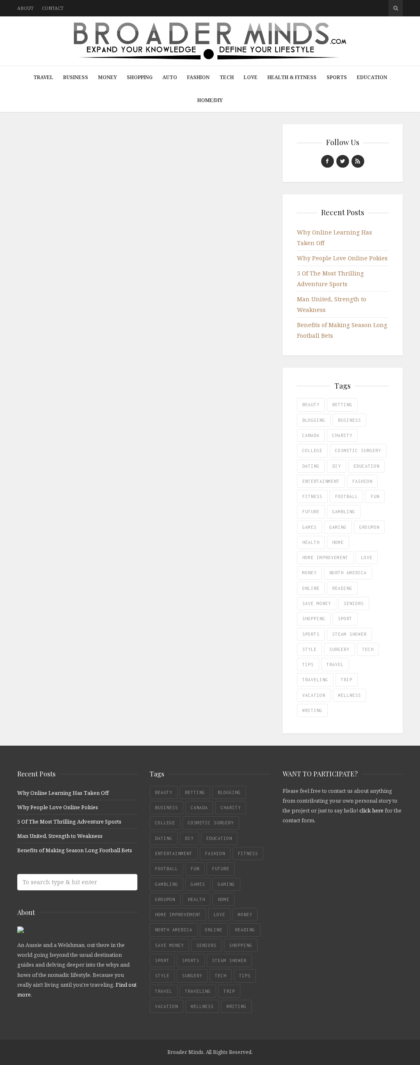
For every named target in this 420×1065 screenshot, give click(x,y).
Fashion (198, 77)
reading (342, 588)
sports (311, 634)
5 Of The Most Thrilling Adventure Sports (69, 821)
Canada (311, 435)
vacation (313, 695)
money (309, 572)
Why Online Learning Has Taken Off (63, 792)
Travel (43, 77)
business (349, 420)
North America (348, 572)
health (311, 542)
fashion (362, 481)
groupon (369, 527)
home (338, 542)
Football (346, 496)
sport (345, 618)
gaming (338, 527)
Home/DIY (210, 100)
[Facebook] (327, 161)
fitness (312, 496)
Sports (336, 77)
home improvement (325, 557)
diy (336, 466)
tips (308, 664)
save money (316, 603)
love (366, 557)
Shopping (140, 77)
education (366, 466)
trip (346, 679)
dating (311, 466)
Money (107, 77)
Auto (169, 77)
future (311, 511)
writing (312, 710)
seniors (354, 603)
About (25, 8)
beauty (311, 404)
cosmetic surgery (358, 450)
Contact (53, 8)
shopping (313, 618)
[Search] (395, 8)
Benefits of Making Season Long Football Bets (74, 850)
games (309, 527)
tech (368, 649)
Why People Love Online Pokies (342, 258)
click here (371, 810)
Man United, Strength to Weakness (60, 836)
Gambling (343, 511)
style (309, 649)
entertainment (321, 481)
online (311, 588)
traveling (315, 679)
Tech (226, 77)
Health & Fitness (292, 77)
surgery (339, 649)
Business (75, 77)
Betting (342, 404)
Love (251, 77)
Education (372, 77)
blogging (313, 420)
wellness (349, 695)
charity (342, 435)
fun (375, 496)
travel (335, 664)
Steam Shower (349, 634)
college (312, 450)
